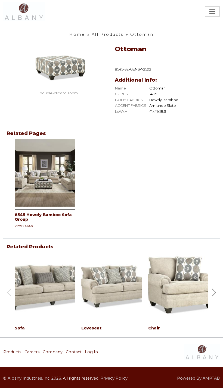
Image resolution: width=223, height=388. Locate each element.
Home (77, 34)
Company (53, 351)
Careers (31, 351)
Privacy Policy (114, 378)
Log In (91, 351)
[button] (214, 292)
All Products (107, 34)
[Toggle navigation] (212, 11)
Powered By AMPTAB (198, 378)
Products (12, 351)
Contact (74, 351)
